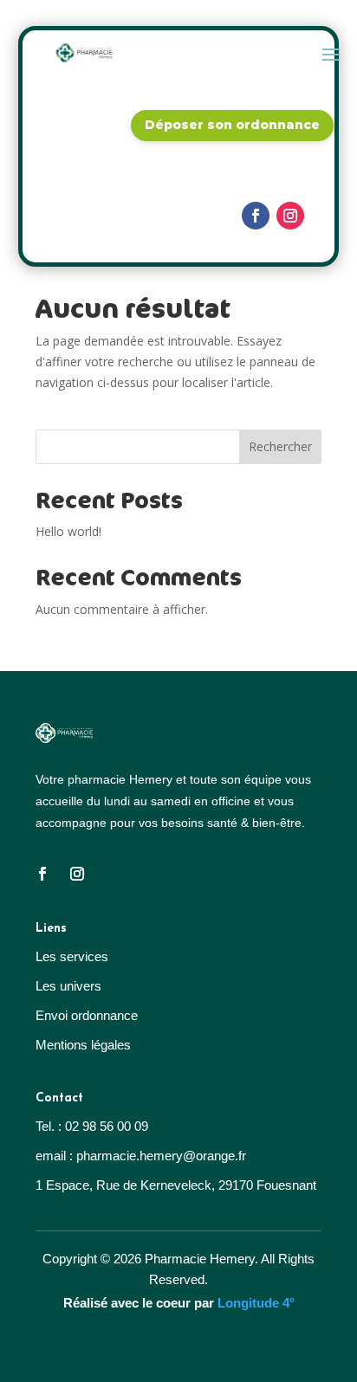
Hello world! (68, 531)
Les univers (68, 985)
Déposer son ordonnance (232, 124)
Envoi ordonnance (87, 1015)
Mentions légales (83, 1044)
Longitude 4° (256, 1302)
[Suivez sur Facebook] (255, 215)
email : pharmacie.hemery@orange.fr (141, 1155)
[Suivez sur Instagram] (290, 215)
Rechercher (280, 446)
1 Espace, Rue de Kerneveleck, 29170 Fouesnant (176, 1185)
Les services (72, 956)
